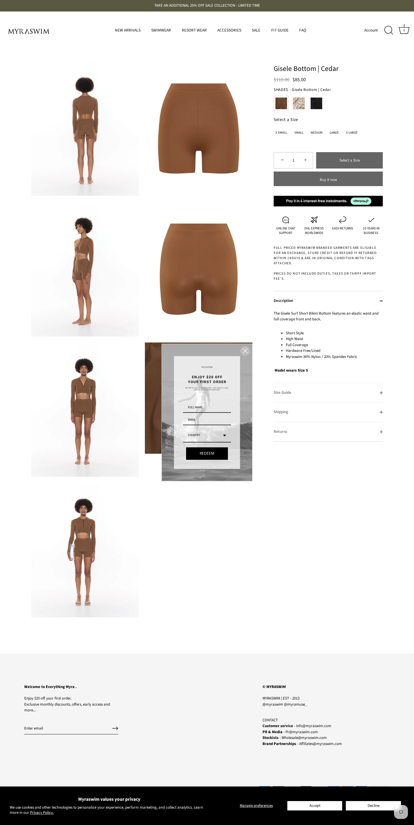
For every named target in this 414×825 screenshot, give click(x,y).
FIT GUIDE (280, 30)
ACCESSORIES (229, 30)
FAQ (302, 30)
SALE (256, 30)
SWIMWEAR (161, 30)
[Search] (388, 30)
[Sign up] (115, 728)
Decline (373, 805)
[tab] (328, 347)
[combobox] (207, 436)
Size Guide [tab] (282, 392)
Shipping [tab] (281, 412)
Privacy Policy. (42, 812)
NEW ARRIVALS (128, 30)
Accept (314, 805)
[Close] (245, 351)
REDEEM (207, 453)
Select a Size (286, 119)
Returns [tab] (280, 431)
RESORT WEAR (194, 30)
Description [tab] (283, 300)
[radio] (281, 103)
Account (371, 30)
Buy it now (328, 179)
